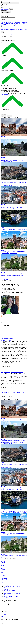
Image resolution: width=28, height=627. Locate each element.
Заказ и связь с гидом (15, 27)
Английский (5, 109)
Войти (11, 9)
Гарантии (20, 29)
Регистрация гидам (13, 2)
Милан (2, 568)
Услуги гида (14, 93)
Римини (3, 574)
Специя (3, 575)
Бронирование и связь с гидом (12, 586)
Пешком (4, 87)
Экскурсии (7, 612)
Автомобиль (9, 88)
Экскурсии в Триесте (9, 34)
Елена (6, 340)
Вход (2, 32)
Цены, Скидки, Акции (12, 29)
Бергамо (3, 561)
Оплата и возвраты (9, 587)
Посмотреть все (5, 94)
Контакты (10, 30)
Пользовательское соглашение (12, 593)
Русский (4, 112)
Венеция (3, 562)
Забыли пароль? (5, 9)
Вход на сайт (4, 2)
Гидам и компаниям (9, 592)
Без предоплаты (6, 72)
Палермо (3, 571)
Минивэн (9, 90)
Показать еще (4, 579)
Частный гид (5, 57)
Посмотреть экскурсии (7, 338)
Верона (3, 564)
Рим (2, 572)
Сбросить (3, 116)
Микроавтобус (10, 91)
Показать (3, 114)
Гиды (5, 614)
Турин (2, 576)
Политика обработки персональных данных (15, 594)
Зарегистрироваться (6, 12)
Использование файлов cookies (12, 596)
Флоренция (4, 578)
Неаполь (3, 569)
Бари (2, 559)
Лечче (2, 567)
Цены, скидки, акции (9, 590)
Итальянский (5, 111)
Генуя (2, 565)
